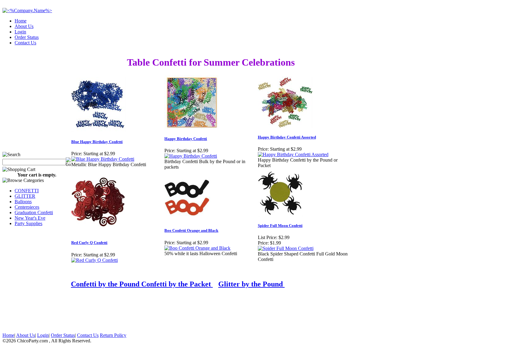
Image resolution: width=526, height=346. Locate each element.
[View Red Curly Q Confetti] (94, 260)
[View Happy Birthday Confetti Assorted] (293, 154)
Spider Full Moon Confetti (280, 225)
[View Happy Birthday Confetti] (190, 156)
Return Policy (113, 335)
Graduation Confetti (34, 212)
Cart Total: (502, 40)
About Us (24, 26)
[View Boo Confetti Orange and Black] (197, 248)
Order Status (27, 37)
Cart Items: (468, 40)
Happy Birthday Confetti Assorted (287, 137)
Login (20, 31)
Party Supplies (28, 223)
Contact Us (25, 42)
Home (20, 20)
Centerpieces (27, 207)
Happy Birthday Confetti (185, 138)
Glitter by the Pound (251, 284)
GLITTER (25, 196)
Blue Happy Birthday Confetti (97, 141)
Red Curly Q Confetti (89, 242)
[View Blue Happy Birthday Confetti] (102, 159)
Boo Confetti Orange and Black (191, 230)
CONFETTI (27, 190)
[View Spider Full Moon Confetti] (286, 248)
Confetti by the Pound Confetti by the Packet (142, 284)
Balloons (23, 201)
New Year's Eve (30, 218)
